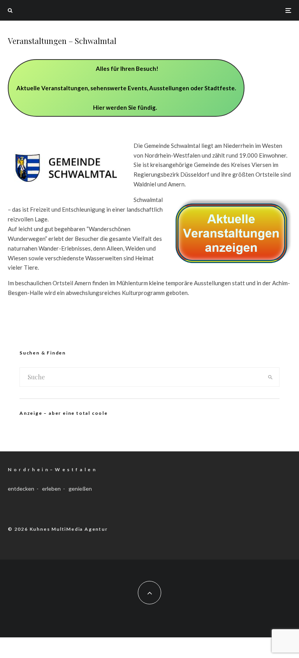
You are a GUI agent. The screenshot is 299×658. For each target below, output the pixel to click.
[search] (270, 377)
